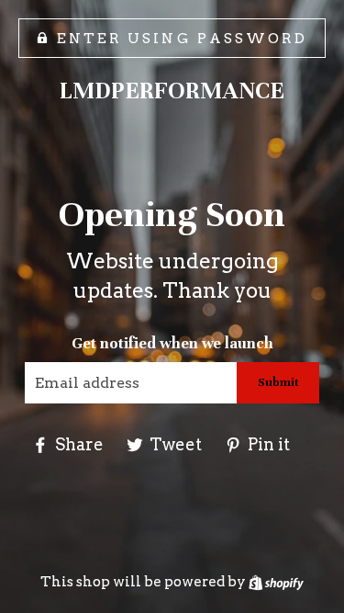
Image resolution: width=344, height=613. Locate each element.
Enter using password (182, 38)
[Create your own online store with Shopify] (276, 581)
